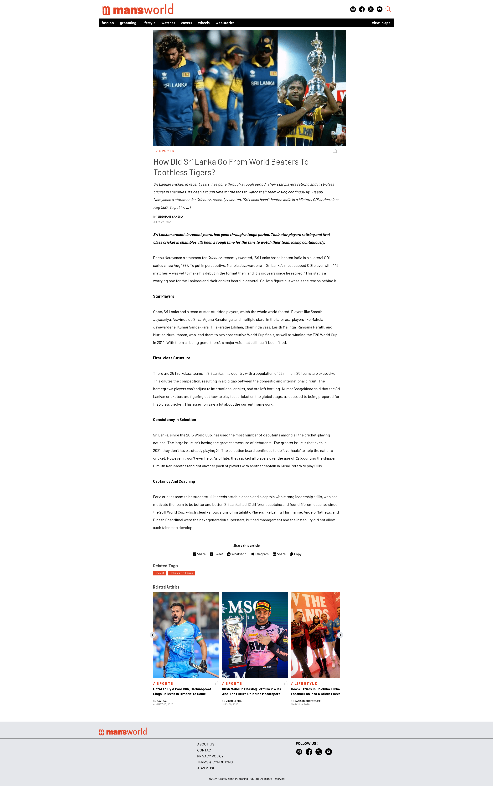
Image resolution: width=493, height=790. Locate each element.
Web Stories (225, 23)
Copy (297, 554)
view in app (381, 23)
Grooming (128, 23)
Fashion (108, 23)
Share (201, 554)
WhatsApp (238, 554)
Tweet (218, 554)
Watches (168, 23)
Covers (186, 23)
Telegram (262, 554)
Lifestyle (149, 23)
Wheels (204, 23)
